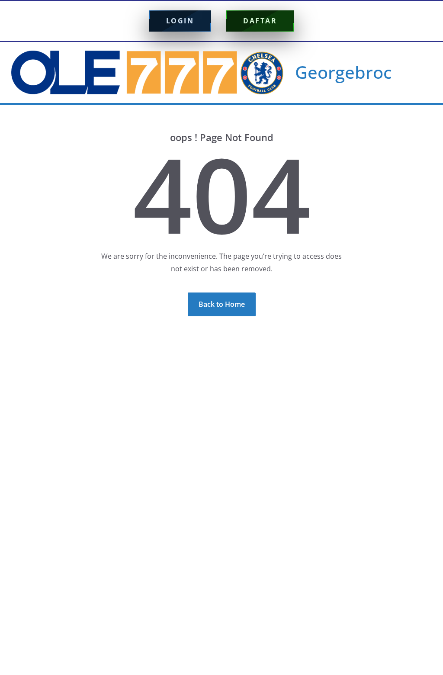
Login (180, 21)
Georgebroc (343, 72)
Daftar (260, 21)
